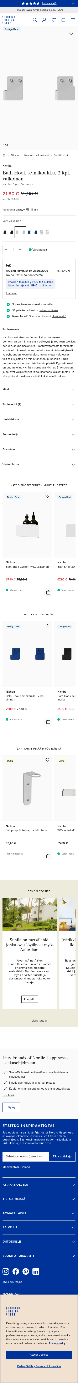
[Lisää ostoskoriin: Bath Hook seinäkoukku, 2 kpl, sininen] (48, 722)
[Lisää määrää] (20, 249)
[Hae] (35, 19)
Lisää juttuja (39, 1020)
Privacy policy (57, 1343)
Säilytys (15, 155)
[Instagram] (5, 1271)
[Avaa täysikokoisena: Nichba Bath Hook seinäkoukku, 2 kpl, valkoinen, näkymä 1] (39, 88)
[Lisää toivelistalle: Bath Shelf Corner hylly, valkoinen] (47, 496)
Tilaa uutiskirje (62, 1156)
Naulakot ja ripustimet (36, 155)
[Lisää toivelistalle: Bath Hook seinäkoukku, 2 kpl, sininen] (47, 625)
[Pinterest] (25, 1271)
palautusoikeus (48, 310)
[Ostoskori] (63, 19)
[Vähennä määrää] (5, 249)
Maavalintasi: (11, 1167)
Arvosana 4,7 (49, 3)
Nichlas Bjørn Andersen (17, 184)
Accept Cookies (39, 1354)
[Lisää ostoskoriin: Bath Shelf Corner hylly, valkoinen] (48, 592)
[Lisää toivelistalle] (71, 33)
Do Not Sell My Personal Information (39, 1366)
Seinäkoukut (61, 155)
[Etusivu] (3, 155)
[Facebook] (15, 1271)
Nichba (7, 165)
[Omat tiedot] (44, 19)
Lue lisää (8, 1095)
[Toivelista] (54, 19)
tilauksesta (58, 316)
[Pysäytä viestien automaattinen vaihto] (73, 3)
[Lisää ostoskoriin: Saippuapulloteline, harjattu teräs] (48, 856)
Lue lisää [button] (11, 293)
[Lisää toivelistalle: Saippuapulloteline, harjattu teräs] (47, 759)
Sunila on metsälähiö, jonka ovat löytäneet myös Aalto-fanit (30, 944)
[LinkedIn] (35, 1271)
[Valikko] (73, 19)
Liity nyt (47, 285)
